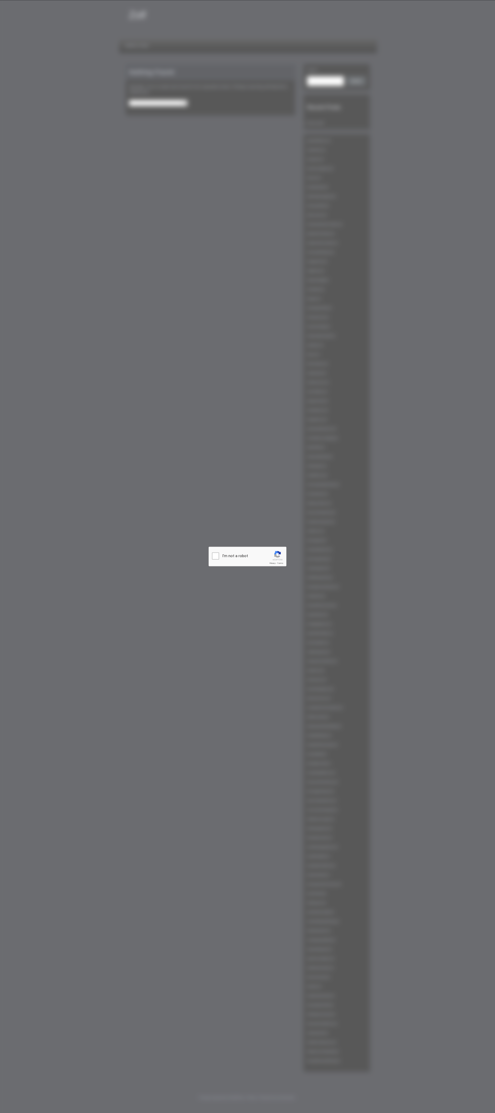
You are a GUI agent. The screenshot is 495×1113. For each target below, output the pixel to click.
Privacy (272, 563)
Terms (280, 563)
